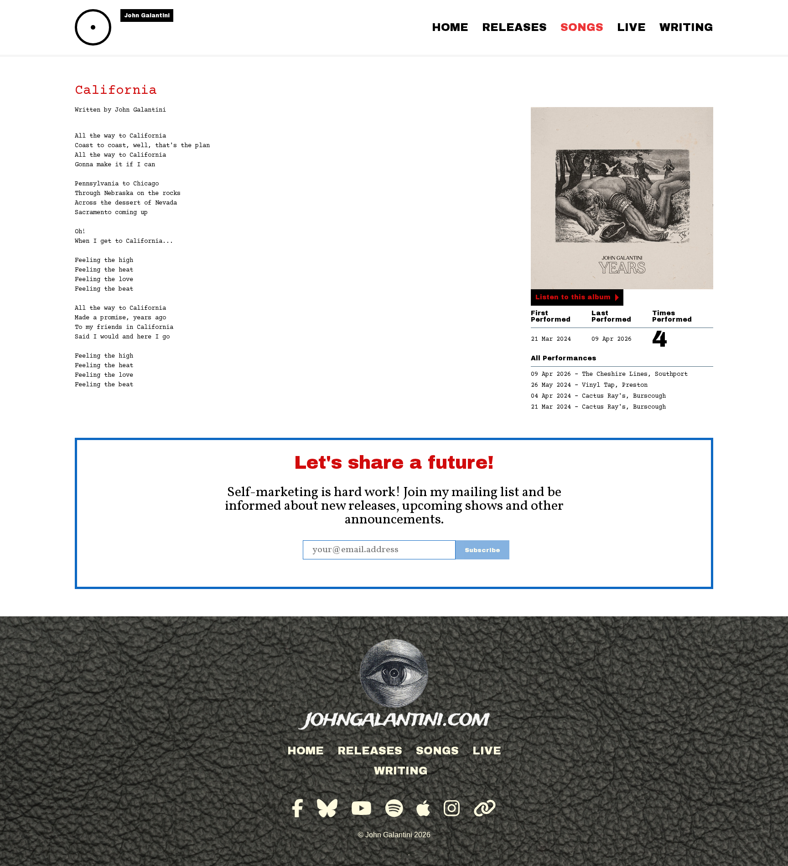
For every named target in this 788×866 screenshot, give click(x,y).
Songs (581, 27)
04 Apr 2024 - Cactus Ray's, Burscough (598, 396)
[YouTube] (361, 809)
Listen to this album (573, 297)
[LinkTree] (484, 809)
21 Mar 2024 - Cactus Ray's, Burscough (598, 407)
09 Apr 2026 (611, 339)
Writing (686, 27)
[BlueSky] (327, 809)
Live (631, 27)
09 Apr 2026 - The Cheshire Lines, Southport (609, 374)
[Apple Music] (423, 809)
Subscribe (482, 550)
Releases (514, 27)
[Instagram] (452, 809)
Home (450, 27)
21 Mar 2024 (551, 339)
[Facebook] (297, 809)
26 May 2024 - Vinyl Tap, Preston (589, 385)
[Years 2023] (622, 198)
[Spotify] (394, 809)
